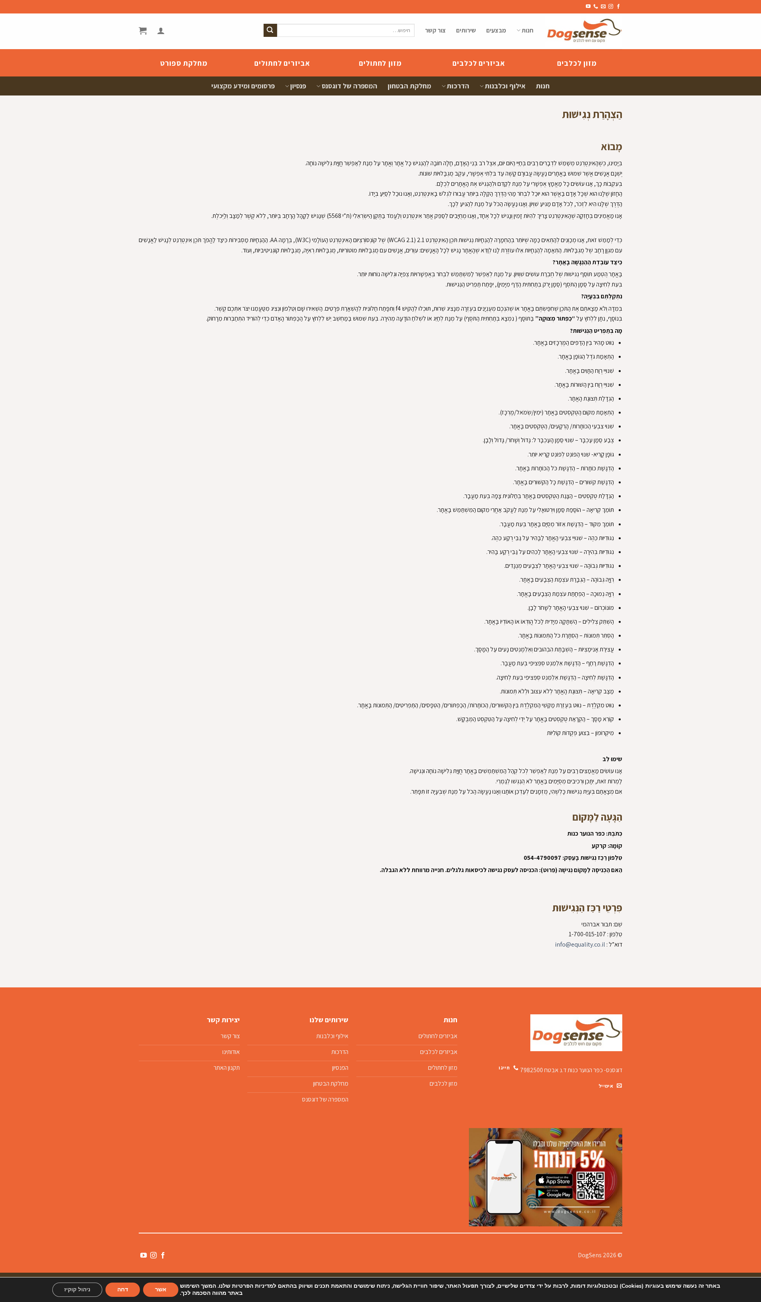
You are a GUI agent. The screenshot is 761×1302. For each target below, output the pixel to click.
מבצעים (496, 30)
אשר (160, 1289)
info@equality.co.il (580, 944)
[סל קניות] (143, 30)
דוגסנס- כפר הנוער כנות (595, 1070)
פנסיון (298, 85)
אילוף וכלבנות (505, 85)
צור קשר (435, 30)
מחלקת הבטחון (409, 85)
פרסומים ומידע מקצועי (243, 85)
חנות (527, 30)
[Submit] (270, 30)
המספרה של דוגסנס (349, 85)
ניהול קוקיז (77, 1289)
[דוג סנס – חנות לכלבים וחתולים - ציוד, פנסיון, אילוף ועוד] (583, 31)
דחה (122, 1289)
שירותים (466, 30)
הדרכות (458, 85)
